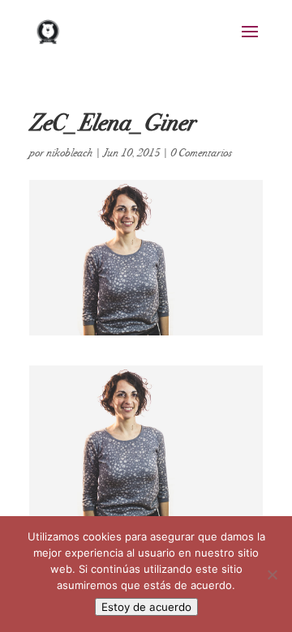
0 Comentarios (201, 153)
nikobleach (69, 153)
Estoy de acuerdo (146, 606)
